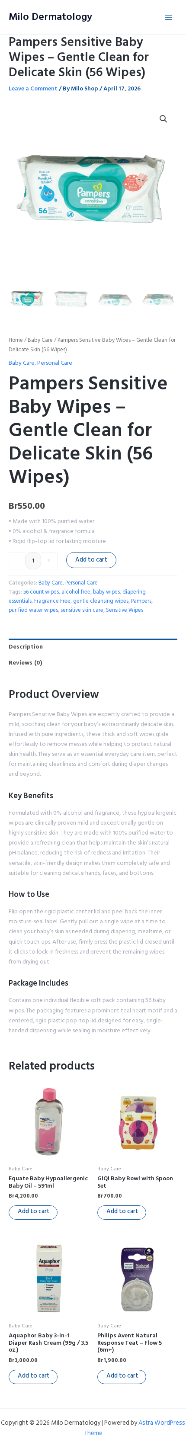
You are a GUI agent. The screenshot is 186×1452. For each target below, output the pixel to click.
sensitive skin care (82, 610)
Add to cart (91, 560)
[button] (163, 119)
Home (16, 340)
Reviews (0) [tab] (25, 663)
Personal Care (54, 363)
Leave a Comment (33, 88)
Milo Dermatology (50, 17)
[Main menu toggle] (168, 17)
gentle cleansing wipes (100, 601)
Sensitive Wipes (124, 610)
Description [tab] (26, 647)
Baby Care (40, 340)
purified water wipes (33, 610)
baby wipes (106, 592)
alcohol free (75, 592)
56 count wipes (41, 592)
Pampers (141, 601)
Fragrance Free (52, 601)
